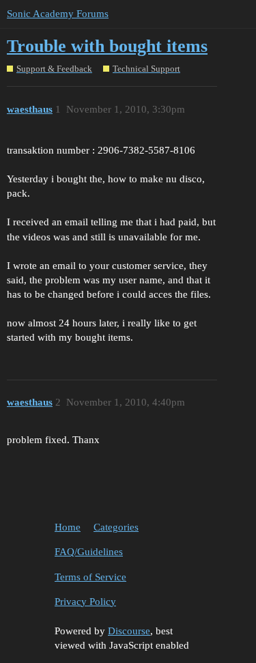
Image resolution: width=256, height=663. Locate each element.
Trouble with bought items (107, 46)
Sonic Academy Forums (58, 13)
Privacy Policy (85, 601)
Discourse (129, 630)
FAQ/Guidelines (89, 551)
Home (68, 527)
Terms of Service (90, 577)
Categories (116, 527)
